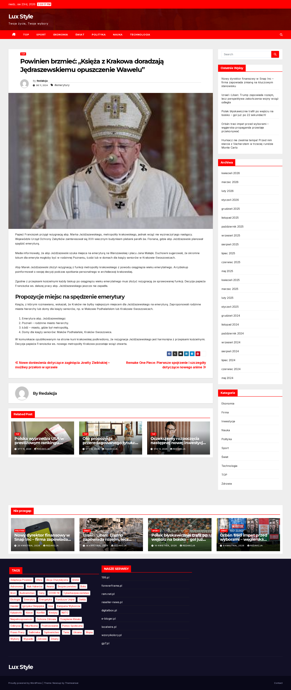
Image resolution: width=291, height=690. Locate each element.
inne (50, 606)
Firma (225, 412)
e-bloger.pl (109, 618)
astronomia (16, 586)
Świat (80, 34)
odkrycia (15, 625)
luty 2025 (227, 297)
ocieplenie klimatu (70, 619)
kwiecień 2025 (230, 280)
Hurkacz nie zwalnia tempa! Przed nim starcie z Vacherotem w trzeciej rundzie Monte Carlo (247, 143)
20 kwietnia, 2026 (29, 545)
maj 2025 (227, 271)
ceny (42, 593)
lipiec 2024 (228, 360)
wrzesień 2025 (230, 235)
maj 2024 (227, 378)
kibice (29, 612)
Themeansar (71, 683)
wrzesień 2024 (231, 342)
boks (83, 586)
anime (75, 579)
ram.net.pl (108, 594)
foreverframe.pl (112, 585)
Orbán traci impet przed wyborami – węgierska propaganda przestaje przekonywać (245, 127)
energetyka (45, 599)
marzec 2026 (230, 182)
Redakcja (42, 80)
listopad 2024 (230, 324)
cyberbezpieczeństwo (76, 593)
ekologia (15, 599)
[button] (281, 34)
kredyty (53, 612)
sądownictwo (51, 632)
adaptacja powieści (21, 579)
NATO (65, 612)
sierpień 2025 (230, 244)
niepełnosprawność (21, 619)
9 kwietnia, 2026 (234, 545)
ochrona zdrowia (46, 619)
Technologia (140, 34)
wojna (89, 632)
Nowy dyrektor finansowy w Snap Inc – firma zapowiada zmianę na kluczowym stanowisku (247, 82)
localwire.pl (109, 626)
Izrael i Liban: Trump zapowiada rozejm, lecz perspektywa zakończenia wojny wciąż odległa (250, 98)
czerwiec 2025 (230, 262)
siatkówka (34, 632)
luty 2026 (227, 191)
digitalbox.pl (109, 610)
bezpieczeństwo (67, 586)
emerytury (29, 599)
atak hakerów (34, 586)
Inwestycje (228, 421)
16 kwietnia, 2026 (97, 545)
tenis (66, 632)
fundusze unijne (65, 599)
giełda (82, 599)
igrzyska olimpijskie (33, 606)
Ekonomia (60, 34)
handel (14, 606)
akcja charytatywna (57, 579)
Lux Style (20, 16)
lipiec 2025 (228, 253)
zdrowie (42, 638)
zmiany (55, 638)
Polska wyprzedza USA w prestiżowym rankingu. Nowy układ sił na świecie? (40, 442)
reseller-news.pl (112, 602)
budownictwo (27, 593)
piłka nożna (31, 625)
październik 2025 (232, 226)
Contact (278, 683)
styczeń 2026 (230, 199)
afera (39, 579)
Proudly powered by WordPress (25, 683)
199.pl (105, 577)
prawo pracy (17, 632)
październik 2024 (232, 333)
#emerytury (62, 85)
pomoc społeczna (72, 625)
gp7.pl (105, 643)
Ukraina (77, 632)
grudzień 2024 (230, 315)
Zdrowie (226, 483)
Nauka (118, 34)
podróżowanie (50, 625)
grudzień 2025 (230, 208)
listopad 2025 (230, 217)
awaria (50, 586)
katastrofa (16, 612)
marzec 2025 (229, 289)
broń (13, 593)
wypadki (28, 638)
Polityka (99, 34)
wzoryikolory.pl (112, 635)
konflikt (41, 612)
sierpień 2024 (230, 351)
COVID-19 (54, 593)
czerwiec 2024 (231, 369)
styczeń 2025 (230, 306)
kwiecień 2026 (230, 173)
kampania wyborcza (68, 606)
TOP (26, 34)
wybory (14, 638)
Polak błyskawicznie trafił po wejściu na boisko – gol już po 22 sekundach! (179, 539)
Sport (41, 34)
